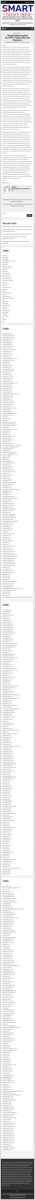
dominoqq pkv (7, 296)
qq (3, 317)
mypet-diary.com (7, 742)
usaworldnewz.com (8, 337)
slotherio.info (6, 825)
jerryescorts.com (7, 1004)
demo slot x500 (19, 1171)
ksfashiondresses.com (9, 1040)
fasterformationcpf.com (9, 937)
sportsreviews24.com (9, 1013)
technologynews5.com (9, 546)
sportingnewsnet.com (9, 985)
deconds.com (6, 595)
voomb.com (6, 1008)
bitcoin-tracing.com (8, 585)
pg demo (5, 289)
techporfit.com (7, 620)
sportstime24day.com (9, 986)
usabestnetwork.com (8, 930)
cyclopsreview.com (8, 475)
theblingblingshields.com (9, 990)
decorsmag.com (7, 641)
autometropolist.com (8, 470)
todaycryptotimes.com (9, 551)
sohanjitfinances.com (8, 1107)
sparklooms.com (7, 1110)
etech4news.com (7, 487)
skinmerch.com (7, 372)
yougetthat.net (7, 948)
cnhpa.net (5, 1043)
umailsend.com (7, 933)
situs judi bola (25, 1165)
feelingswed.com (7, 493)
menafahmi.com (7, 526)
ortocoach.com (7, 1087)
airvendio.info (6, 790)
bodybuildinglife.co (8, 1029)
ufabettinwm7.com (8, 1130)
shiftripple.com (7, 1102)
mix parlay (5, 284)
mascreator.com (7, 524)
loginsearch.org (7, 831)
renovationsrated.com (9, 563)
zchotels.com (6, 542)
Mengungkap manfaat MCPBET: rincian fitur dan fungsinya (17, 37)
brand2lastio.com (7, 714)
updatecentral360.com (9, 1050)
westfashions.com (7, 748)
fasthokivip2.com (7, 958)
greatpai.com (6, 450)
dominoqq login (6, 1167)
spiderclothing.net (8, 411)
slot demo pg (6, 273)
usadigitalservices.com (9, 716)
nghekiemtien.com (8, 779)
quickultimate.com (8, 1096)
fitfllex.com (6, 732)
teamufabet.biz (7, 636)
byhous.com (6, 857)
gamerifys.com (7, 611)
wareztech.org (7, 928)
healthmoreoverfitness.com (10, 657)
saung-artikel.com (8, 956)
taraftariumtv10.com (8, 760)
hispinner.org (6, 689)
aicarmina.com (7, 356)
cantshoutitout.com (8, 627)
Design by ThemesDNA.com (17, 1197)
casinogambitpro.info (8, 896)
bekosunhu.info (7, 811)
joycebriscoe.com (7, 355)
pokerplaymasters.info (9, 898)
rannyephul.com (7, 755)
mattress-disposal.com (9, 1025)
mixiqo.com (6, 1084)
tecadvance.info (7, 795)
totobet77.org (6, 1121)
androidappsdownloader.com (11, 698)
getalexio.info (6, 1063)
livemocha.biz (6, 839)
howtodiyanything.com (9, 514)
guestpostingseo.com (8, 895)
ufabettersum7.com (8, 1128)
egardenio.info (7, 1059)
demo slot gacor (7, 268)
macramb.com (6, 740)
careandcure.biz (7, 1071)
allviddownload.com (8, 640)
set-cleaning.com (7, 569)
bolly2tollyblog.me (8, 852)
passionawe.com (7, 1089)
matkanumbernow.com (9, 654)
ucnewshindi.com (7, 916)
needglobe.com (7, 1086)
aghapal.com (6, 432)
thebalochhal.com (7, 344)
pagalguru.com (7, 535)
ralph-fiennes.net (7, 728)
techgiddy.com (7, 910)
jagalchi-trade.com (8, 378)
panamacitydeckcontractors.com (12, 746)
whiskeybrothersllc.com (9, 1147)
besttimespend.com (8, 1070)
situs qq (5, 307)
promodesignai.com (8, 570)
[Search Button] (32, 28)
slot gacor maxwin (27, 1167)
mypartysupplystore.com (10, 358)
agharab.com (6, 441)
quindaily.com (6, 574)
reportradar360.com (8, 756)
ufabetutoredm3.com (8, 1139)
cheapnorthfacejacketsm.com (11, 393)
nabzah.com (6, 682)
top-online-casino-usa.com (10, 670)
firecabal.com (6, 494)
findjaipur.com (7, 362)
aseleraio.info (6, 1055)
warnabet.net (6, 848)
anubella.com (6, 579)
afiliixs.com (6, 459)
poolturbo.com (7, 785)
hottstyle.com (6, 512)
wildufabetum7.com (8, 1149)
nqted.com (5, 531)
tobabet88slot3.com (8, 1116)
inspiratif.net (6, 613)
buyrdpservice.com (8, 942)
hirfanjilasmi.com (7, 1077)
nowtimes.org (6, 836)
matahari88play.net (8, 971)
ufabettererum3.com (8, 1124)
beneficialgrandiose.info (9, 813)
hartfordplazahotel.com (9, 859)
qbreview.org (6, 648)
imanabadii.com (7, 870)
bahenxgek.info (7, 905)
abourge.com (6, 457)
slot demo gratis (7, 278)
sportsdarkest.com (8, 978)
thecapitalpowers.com (9, 1114)
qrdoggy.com (6, 1031)
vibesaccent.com (7, 347)
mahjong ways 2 (16, 1172)
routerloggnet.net (8, 661)
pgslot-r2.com (6, 539)
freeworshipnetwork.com (10, 454)
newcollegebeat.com (8, 369)
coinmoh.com (6, 473)
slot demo (5, 271)
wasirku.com (6, 781)
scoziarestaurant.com (9, 565)
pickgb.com (6, 1036)
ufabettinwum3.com (8, 1132)
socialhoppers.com (8, 717)
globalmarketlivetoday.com (10, 498)
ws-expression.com (8, 540)
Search (5, 213)
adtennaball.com (7, 680)
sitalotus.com (6, 1045)
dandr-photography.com (9, 767)
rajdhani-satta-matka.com (10, 705)
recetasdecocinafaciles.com (10, 447)
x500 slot (13, 1167)
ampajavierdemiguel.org (9, 349)
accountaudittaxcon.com (9, 1064)
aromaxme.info (7, 804)
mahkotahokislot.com (8, 1020)
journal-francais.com (8, 770)
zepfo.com (5, 544)
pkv (4, 300)
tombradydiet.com (8, 397)
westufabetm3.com (8, 1146)
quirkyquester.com (8, 1098)
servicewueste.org (8, 650)
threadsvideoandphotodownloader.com (13, 909)
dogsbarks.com (7, 480)
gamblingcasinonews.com (10, 643)
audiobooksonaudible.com (10, 581)
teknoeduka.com (7, 547)
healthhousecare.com (8, 503)
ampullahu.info (7, 802)
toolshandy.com (7, 749)
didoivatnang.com (7, 478)
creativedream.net (8, 719)
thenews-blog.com (8, 549)
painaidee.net (6, 976)
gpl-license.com (7, 500)
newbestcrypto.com (8, 951)
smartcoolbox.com (8, 1105)
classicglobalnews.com (9, 590)
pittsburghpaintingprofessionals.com (13, 1091)
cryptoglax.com (7, 385)
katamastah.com (7, 1052)
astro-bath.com (7, 431)
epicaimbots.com (7, 485)
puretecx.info (6, 794)
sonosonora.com (7, 406)
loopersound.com (7, 379)
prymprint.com (7, 1066)
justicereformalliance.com (10, 383)
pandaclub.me (6, 854)
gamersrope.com (7, 919)
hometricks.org (7, 1078)
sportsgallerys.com (8, 995)
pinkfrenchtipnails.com (9, 992)
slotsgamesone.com (8, 664)
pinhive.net (6, 847)
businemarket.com (8, 969)
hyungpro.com (7, 983)
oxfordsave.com (7, 953)
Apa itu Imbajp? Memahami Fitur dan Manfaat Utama (17, 234)
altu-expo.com (6, 434)
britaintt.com (6, 593)
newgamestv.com (7, 994)
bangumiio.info (7, 809)
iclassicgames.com (8, 955)
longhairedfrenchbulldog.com (11, 965)
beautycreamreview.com (9, 471)
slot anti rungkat (15, 1169)
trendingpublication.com (9, 1123)
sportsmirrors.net (8, 997)
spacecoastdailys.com (9, 560)
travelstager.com (7, 751)
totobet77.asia (6, 1119)
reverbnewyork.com (8, 370)
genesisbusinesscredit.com (10, 733)
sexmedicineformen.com (9, 1100)
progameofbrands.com (9, 647)
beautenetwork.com (8, 583)
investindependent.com (9, 517)
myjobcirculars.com (8, 655)
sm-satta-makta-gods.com (10, 554)
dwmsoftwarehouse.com (9, 482)
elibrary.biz (6, 427)
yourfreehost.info (7, 392)
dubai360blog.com (8, 1015)
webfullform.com (7, 638)
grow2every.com (7, 501)
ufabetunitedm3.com (8, 1133)
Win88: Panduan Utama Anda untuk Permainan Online (17, 226)
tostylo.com (6, 946)
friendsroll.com (7, 409)
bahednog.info (6, 903)
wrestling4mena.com (8, 710)
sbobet (26, 1181)
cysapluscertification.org (9, 827)
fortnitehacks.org (7, 829)
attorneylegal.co (7, 1006)
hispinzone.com (7, 666)
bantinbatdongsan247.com (10, 902)
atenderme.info (7, 808)
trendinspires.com (8, 753)
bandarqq (5, 303)
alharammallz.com (8, 461)
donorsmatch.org (7, 834)
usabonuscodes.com (8, 553)
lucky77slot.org (7, 1017)
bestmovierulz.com (8, 376)
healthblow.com (7, 701)
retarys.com (6, 935)
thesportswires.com (8, 981)
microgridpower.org (8, 1082)
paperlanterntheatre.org (9, 452)
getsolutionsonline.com (9, 687)
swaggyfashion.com (8, 758)
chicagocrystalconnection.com (11, 868)
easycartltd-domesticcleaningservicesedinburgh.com (17, 597)
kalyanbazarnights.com (9, 668)
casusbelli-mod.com (8, 401)
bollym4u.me (6, 850)
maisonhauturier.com (8, 523)
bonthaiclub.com (7, 399)
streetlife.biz (6, 841)
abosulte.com (6, 576)
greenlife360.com (7, 625)
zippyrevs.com (7, 652)
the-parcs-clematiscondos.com (11, 887)
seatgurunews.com (8, 415)
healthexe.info (6, 792)
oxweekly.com (6, 744)
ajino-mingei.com (7, 390)
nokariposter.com (8, 693)
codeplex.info (6, 418)
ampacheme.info (7, 801)
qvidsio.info (6, 822)
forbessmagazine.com (9, 496)
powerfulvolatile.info (8, 820)
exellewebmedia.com (8, 921)
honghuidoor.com (7, 671)
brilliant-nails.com (8, 765)
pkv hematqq (5, 1176)
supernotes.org (7, 1047)
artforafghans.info (8, 788)
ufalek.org (5, 1024)
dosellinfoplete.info (8, 816)
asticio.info (6, 1057)
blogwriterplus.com (8, 893)
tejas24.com (6, 783)
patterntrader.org (8, 1041)
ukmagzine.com (7, 926)
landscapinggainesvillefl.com (10, 521)
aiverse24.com (7, 578)
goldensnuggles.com (8, 939)
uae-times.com (7, 610)
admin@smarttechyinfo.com (12, 42)
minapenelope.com (8, 381)
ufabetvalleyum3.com (8, 1142)
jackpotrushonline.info (9, 914)
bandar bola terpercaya (9, 261)
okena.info (5, 420)
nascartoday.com (7, 530)
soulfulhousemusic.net (9, 1109)
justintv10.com (7, 772)
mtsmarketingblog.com (9, 778)
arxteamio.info (7, 1061)
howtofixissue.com (8, 634)
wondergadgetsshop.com (10, 413)
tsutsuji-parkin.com (8, 440)
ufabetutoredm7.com (8, 1140)
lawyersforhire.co (8, 967)
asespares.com (7, 464)
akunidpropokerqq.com (9, 422)
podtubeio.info (7, 818)
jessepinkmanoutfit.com (9, 932)
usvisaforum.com (7, 374)
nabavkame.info (7, 863)
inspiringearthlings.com (9, 516)
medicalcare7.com (8, 679)
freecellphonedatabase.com (10, 917)
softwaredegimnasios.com (10, 556)
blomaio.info (6, 815)
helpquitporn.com (8, 507)
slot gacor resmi (25, 1172)
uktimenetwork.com (8, 335)
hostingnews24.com (8, 510)
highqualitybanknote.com (9, 509)
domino (5, 314)
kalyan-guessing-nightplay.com (11, 694)
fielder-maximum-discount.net (11, 730)
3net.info (5, 416)
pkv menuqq (19, 1174)
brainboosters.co (7, 351)
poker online (6, 305)
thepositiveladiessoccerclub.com (12, 445)
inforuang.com (7, 735)
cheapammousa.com (8, 443)
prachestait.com (7, 786)
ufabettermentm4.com (9, 1126)
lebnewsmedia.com (8, 404)
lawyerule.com (7, 774)
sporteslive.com (7, 988)
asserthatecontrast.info (9, 806)
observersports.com (8, 960)
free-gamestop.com (8, 923)
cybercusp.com (7, 592)
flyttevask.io (6, 855)
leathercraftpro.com (8, 1080)
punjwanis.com (7, 886)
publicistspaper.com (8, 572)
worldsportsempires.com (10, 1048)
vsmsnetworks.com (8, 615)
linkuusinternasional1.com (10, 408)
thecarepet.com (7, 891)
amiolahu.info (6, 799)
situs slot (27, 1164)
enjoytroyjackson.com (9, 484)
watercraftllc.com (7, 455)
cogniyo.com (6, 1073)
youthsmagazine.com (8, 974)
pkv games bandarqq (8, 298)
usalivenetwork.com (8, 912)
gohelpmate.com (7, 703)
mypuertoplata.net (8, 631)
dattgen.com (6, 477)
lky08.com (5, 726)
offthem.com (6, 617)
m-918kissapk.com (8, 861)
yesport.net (6, 944)
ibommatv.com (7, 618)
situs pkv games (7, 266)
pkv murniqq (26, 1174)
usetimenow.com (7, 700)
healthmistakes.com (8, 1038)
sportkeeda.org (7, 1068)
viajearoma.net (7, 438)
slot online (5, 259)
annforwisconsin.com (8, 360)
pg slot (19, 1167)
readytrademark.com (8, 562)
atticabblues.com (7, 468)
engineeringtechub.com (9, 1002)
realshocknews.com (8, 1034)
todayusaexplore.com (9, 339)
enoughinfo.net (7, 845)
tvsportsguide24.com (8, 1011)
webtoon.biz (6, 979)
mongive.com (6, 684)
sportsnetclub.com (8, 949)
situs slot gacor (6, 1169)
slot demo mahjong (8, 280)
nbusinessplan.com (8, 624)
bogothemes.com (7, 388)
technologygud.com (8, 1033)
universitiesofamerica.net (10, 645)
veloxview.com (7, 1144)
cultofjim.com (6, 363)
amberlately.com (7, 353)
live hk (4, 285)
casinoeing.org (7, 838)
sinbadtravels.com (8, 925)
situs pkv (5, 264)
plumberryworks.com (9, 1093)
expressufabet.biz (8, 629)
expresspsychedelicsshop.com (11, 489)
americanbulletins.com (9, 462)
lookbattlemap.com (8, 940)
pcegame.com (6, 537)
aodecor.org (6, 832)
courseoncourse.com (8, 900)
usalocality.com (7, 340)
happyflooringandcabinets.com (11, 1027)
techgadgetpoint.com (8, 1009)
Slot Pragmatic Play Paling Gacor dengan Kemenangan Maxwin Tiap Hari (17, 18)
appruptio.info (7, 873)
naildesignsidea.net (8, 448)
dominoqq (5, 262)
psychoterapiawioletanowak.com (12, 1094)
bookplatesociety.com (9, 402)
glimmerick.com (7, 365)
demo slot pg (6, 275)
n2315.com (5, 721)
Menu (5, 2)
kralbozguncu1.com (8, 519)
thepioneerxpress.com (9, 632)
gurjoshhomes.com (8, 395)
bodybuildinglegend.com (9, 763)
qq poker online (18, 1162)
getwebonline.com (8, 723)
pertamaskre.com (7, 907)
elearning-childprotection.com (11, 709)
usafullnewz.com (7, 333)
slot (9, 183)
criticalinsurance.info (8, 691)
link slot (5, 269)
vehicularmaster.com (8, 346)
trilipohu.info (6, 871)
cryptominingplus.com (9, 962)
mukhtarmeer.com (8, 528)
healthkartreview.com (9, 505)
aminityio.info (6, 797)
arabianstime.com (7, 466)
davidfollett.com (7, 367)
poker (4, 291)
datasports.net (7, 999)
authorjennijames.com (9, 436)
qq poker (29, 1176)
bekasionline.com (7, 622)
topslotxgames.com (8, 659)
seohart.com (6, 567)
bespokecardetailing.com (10, 424)
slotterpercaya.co (7, 1103)
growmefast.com (7, 1018)
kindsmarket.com (7, 737)
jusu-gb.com (6, 889)
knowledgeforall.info (8, 712)
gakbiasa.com (6, 864)
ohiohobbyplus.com (8, 386)
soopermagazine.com (9, 558)
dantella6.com (6, 663)
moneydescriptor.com (9, 972)
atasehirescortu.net (8, 1001)
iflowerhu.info (6, 866)
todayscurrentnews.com (9, 1117)
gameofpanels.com (8, 696)
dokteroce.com (7, 769)
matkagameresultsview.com (10, 686)
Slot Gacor (17, 33)
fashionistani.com (7, 491)
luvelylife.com (6, 739)
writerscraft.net (7, 707)
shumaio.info (6, 824)
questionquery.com (8, 762)
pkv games (6, 257)
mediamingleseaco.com (9, 776)
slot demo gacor (7, 287)
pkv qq (4, 282)
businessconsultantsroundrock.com (12, 588)
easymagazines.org (8, 1075)
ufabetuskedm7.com (8, 1137)
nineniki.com (6, 675)
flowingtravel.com (8, 673)
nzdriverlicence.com (8, 533)
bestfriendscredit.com (9, 425)
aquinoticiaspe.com (8, 964)
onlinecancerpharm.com (9, 1022)
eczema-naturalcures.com (10, 429)
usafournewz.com (7, 342)
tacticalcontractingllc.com (10, 1112)
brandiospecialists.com (9, 677)
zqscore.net (6, 1054)
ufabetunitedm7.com (8, 1135)
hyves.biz (5, 843)
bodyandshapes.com (8, 586)
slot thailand (17, 1165)
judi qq (4, 255)
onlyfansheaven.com (8, 724)
